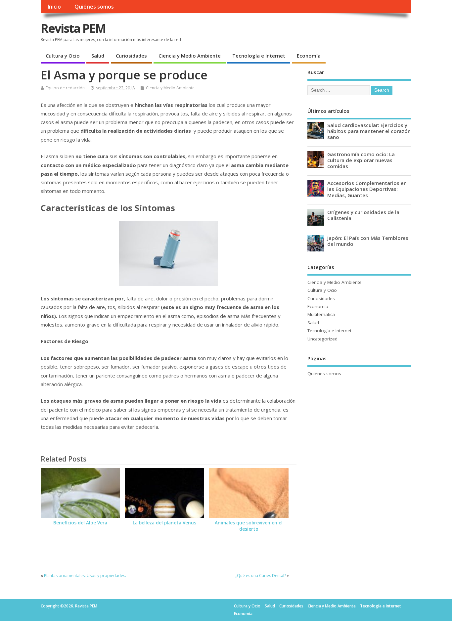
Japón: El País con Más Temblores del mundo (367, 241)
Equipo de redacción (65, 88)
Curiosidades (131, 55)
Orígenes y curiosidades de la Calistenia (363, 215)
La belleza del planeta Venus (164, 523)
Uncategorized (322, 339)
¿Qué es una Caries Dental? (260, 575)
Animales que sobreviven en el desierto (249, 526)
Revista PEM (73, 28)
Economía (309, 55)
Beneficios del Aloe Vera (80, 523)
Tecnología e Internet (258, 55)
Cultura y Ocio (63, 55)
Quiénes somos (94, 6)
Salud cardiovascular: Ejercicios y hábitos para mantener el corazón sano (369, 131)
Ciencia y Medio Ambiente (189, 55)
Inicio (54, 6)
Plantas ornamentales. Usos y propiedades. (85, 575)
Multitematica (321, 314)
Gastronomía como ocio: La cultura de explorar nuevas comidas (361, 160)
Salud (97, 55)
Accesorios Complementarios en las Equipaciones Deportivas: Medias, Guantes (367, 189)
